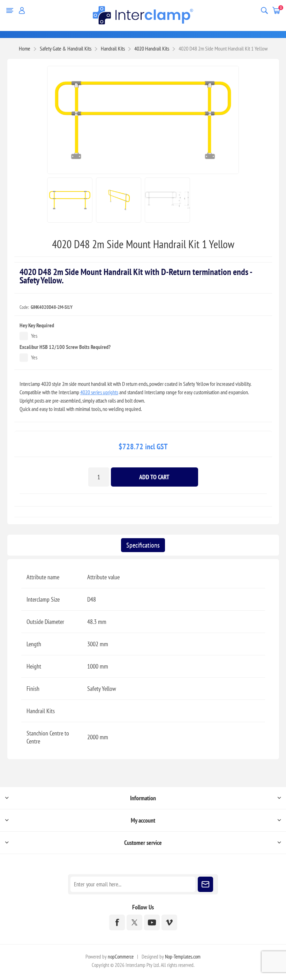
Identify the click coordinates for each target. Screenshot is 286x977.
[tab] (143, 545)
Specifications (143, 545)
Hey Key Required (37, 325)
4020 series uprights (99, 392)
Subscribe (205, 884)
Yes (34, 335)
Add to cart (154, 477)
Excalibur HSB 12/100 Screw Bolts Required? (65, 346)
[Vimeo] (169, 922)
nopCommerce (121, 956)
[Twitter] (134, 922)
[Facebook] (117, 922)
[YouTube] (152, 922)
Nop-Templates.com (183, 956)
